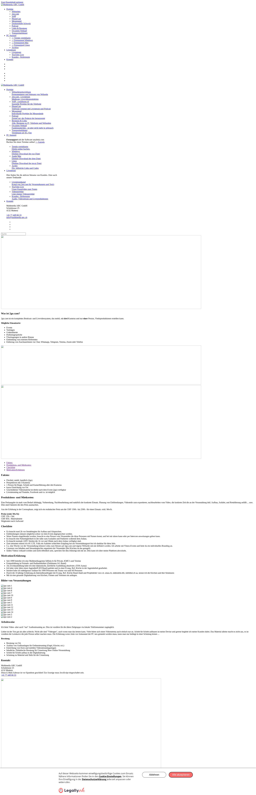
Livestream (11, 50)
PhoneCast (16, 19)
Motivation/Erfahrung (15, 470)
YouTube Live (18, 55)
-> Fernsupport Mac (20, 43)
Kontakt (9, 59)
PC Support (11, 35)
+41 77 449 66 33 (13, 215)
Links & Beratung (19, 28)
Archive (15, 47)
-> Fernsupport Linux (21, 45)
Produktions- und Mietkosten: (18, 465)
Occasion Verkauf (19, 31)
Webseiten (16, 11)
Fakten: (9, 462)
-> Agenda (40, 142)
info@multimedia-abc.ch (16, 217)
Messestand (16, 21)
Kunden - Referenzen (21, 57)
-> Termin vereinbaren (21, 38)
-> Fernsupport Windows (22, 40)
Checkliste (10, 467)
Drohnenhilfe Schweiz (21, 23)
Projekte (9, 9)
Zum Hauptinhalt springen (12, 2)
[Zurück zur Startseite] (12, 4)
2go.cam (15, 14)
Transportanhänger (19, 33)
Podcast (15, 26)
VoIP (14, 16)
